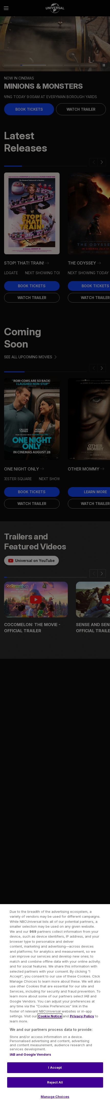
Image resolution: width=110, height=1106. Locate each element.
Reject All (55, 1082)
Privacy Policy (82, 1016)
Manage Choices (55, 1097)
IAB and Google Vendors (30, 1054)
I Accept (55, 1067)
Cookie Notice (50, 1016)
